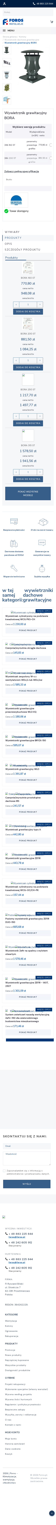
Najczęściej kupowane (17, 1360)
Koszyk (8, 1454)
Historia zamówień (15, 1443)
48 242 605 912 (21, 1242)
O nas (8, 1419)
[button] (50, 1512)
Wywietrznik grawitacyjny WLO (22, 769)
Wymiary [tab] (12, 232)
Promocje (10, 1350)
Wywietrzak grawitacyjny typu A (23, 829)
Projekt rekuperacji (15, 1384)
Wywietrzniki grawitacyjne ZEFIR (22, 858)
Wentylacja (11, 1321)
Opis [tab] (8, 244)
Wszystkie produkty (15, 1365)
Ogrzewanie (11, 1331)
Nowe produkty (13, 1355)
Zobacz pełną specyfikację (21, 171)
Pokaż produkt (28, 630)
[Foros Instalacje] (13, 22)
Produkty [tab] (13, 238)
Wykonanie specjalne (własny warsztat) (26, 1389)
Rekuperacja (11, 1336)
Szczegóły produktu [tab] (22, 249)
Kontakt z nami (13, 1424)
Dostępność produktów (17, 1370)
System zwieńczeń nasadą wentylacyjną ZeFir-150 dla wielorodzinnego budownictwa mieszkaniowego (27, 1018)
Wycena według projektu (18, 1394)
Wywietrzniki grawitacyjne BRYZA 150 (25, 740)
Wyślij (27, 1184)
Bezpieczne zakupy (15, 1409)
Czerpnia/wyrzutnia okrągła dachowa (25, 648)
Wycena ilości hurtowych (18, 1399)
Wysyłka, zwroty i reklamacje (21, 1414)
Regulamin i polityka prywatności (23, 1404)
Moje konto (11, 1438)
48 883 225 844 (45, 3)
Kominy (9, 1326)
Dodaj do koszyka (28, 311)
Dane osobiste (13, 1449)
